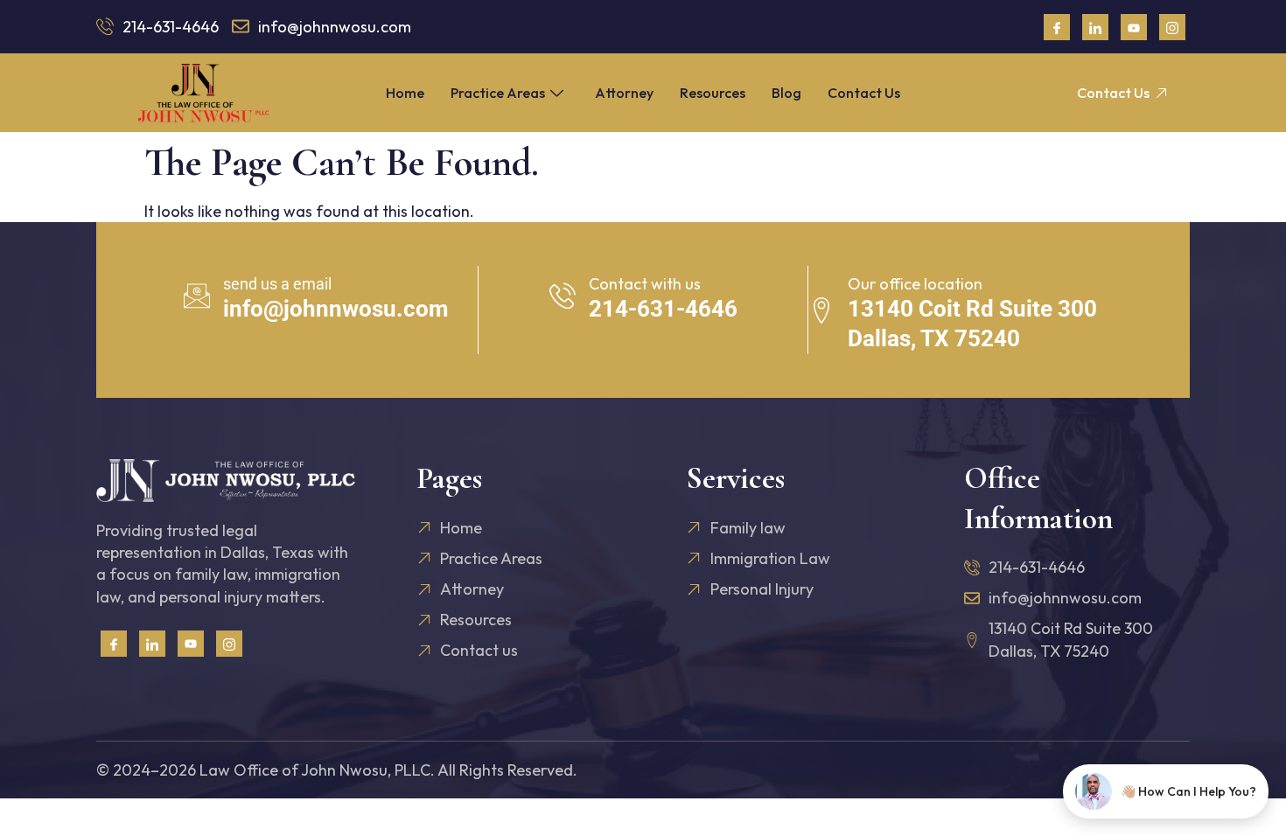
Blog (786, 92)
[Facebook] (1057, 27)
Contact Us (864, 92)
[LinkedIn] (1095, 27)
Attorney (624, 92)
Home (405, 92)
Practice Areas (498, 92)
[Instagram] (1172, 27)
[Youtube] (1134, 27)
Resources (712, 92)
